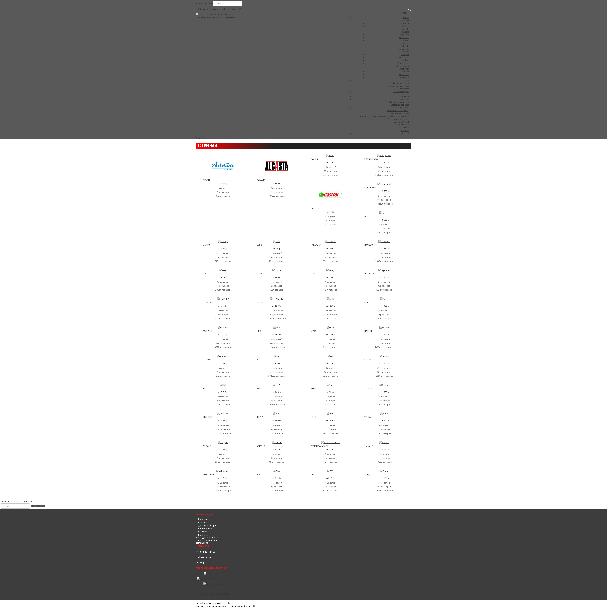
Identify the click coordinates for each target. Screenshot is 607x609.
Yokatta (368, 445)
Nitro (313, 331)
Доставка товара (207, 525)
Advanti (207, 179)
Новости (202, 518)
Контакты (203, 531)
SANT (259, 388)
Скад (367, 474)
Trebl (313, 417)
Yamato (261, 445)
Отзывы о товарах (399, 104)
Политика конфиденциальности (207, 536)
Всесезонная (402, 65)
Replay (367, 359)
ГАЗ (312, 474)
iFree (205, 273)
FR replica (316, 244)
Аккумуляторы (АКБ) (399, 85)
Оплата (405, 127)
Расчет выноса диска (398, 119)
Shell (313, 388)
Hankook (405, 31)
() (240, 9)
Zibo (259, 474)
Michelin (405, 29)
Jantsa (260, 273)
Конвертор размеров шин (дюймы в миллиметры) (384, 116)
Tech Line (207, 417)
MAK (313, 302)
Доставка (404, 130)
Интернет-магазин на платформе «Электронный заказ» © (225, 606)
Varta (367, 417)
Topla (260, 417)
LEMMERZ (207, 302)
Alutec (314, 158)
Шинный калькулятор (398, 110)
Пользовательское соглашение (207, 541)
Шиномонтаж (205, 528)
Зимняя (405, 43)
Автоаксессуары (401, 91)
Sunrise (368, 388)
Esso (259, 244)
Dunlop (405, 26)
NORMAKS (208, 359)
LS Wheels (262, 302)
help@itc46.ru (204, 557)
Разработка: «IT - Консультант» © (213, 603)
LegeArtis (369, 273)
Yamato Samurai (319, 445)
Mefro (367, 302)
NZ (258, 359)
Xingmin (207, 445)
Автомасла (404, 88)
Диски (406, 80)
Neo (259, 331)
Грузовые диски (401, 83)
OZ (312, 359)
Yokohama (404, 37)
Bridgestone (403, 34)
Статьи (201, 522)
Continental (403, 23)
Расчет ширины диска (398, 113)
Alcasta (261, 179)
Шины (406, 17)
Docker (368, 216)
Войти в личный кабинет (210, 9)
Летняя (405, 20)
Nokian (406, 40)
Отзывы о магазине (399, 102)
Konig (314, 273)
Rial (205, 388)
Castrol (315, 208)
